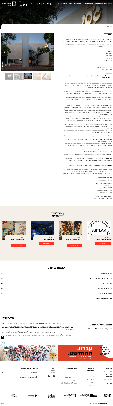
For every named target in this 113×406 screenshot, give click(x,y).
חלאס (106, 173)
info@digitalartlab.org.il (69, 383)
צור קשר (59, 4)
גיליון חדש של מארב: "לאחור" (73, 239)
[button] (2, 343)
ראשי (110, 26)
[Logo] (14, 3)
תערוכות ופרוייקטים (101, 4)
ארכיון (65, 4)
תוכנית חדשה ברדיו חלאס (18, 239)
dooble (3, 403)
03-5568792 (68, 377)
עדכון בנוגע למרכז (48, 239)
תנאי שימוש (90, 379)
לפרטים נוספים (103, 243)
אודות (110, 4)
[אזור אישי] (43, 3)
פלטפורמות (77, 4)
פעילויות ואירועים (88, 4)
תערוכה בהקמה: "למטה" (103, 239)
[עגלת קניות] (39, 3)
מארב (89, 169)
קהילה (70, 4)
